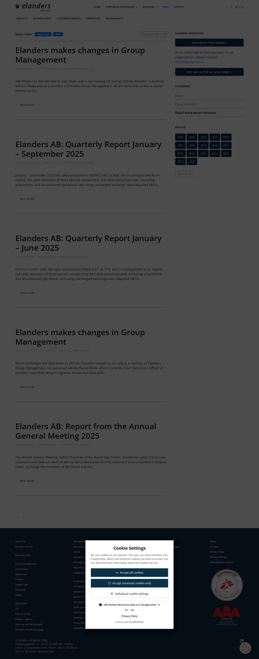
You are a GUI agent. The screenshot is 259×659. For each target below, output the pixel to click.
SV (132, 610)
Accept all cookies (131, 573)
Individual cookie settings (132, 594)
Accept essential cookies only (131, 583)
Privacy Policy (130, 616)
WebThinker (138, 622)
